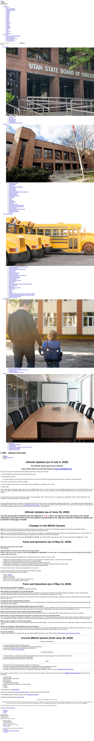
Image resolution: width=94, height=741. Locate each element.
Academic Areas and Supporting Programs (18, 266)
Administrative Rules (13, 183)
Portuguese (8, 22)
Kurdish (8, 19)
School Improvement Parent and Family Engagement (20, 284)
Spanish (7, 26)
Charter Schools (12, 188)
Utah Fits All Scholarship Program (16, 372)
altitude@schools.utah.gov (32, 504)
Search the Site (4, 43)
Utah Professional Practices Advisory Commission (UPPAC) (22, 293)
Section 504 (11, 286)
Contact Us (5, 34)
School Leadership (13, 285)
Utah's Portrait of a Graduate (15, 296)
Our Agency (6, 46)
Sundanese (8, 27)
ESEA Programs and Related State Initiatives (18, 191)
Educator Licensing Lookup (15, 368)
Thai (7, 29)
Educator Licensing (10, 37)
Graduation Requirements (14, 277)
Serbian (7, 24)
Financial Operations (13, 193)
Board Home (11, 443)
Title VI (10, 290)
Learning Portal (12, 116)
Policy (10, 199)
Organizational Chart (10, 40)
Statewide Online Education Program (17, 209)
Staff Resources (12, 120)
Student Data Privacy (13, 210)
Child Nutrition (12, 189)
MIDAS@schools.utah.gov (72, 673)
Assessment (11, 185)
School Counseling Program (15, 280)
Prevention (11, 200)
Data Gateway (12, 271)
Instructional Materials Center (65, 669)
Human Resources (13, 194)
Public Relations (12, 119)
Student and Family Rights (14, 287)
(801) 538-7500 (6, 725)
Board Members (12, 445)
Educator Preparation (13, 274)
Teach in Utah (12, 288)
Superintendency (12, 121)
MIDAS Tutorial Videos (18, 649)
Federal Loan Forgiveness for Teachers (17, 275)
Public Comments (10, 39)
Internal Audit (12, 196)
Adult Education (12, 184)
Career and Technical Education (16, 187)
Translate (5, 6)
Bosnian (8, 12)
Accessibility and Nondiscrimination (11, 730)
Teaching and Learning (14, 211)
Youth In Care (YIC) (13, 297)
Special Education (13, 207)
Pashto (7, 21)
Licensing (11, 198)
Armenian (8, 11)
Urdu (7, 32)
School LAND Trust (13, 204)
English (7, 15)
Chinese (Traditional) (10, 10)
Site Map (5, 729)
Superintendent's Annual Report (16, 122)
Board (4, 373)
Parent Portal (6, 298)
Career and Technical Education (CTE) (17, 269)
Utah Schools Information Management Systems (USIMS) (21, 295)
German (8, 17)
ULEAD (11, 212)
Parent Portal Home (13, 371)
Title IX (10, 291)
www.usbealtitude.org (63, 469)
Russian (7, 23)
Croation (8, 13)
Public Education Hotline (11, 38)
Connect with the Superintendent (13, 35)
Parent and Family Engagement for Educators (19, 369)
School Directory (12, 281)
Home (6, 456)
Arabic (7, 7)
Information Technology (14, 195)
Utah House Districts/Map (14, 448)
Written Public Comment (14, 449)
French (7, 16)
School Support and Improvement (16, 206)
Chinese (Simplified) (10, 8)
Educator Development (14, 272)
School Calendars (12, 279)
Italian (7, 18)
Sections (5, 124)
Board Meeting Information (15, 444)
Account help (20, 697)
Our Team (11, 117)
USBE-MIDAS (15, 689)
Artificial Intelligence (13, 268)
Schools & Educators (7, 214)
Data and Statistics (13, 190)
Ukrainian (8, 31)
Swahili (7, 28)
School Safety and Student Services (16, 205)
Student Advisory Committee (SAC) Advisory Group (20, 447)
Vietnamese (8, 33)
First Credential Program (14, 276)
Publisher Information (32, 694)
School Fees (11, 202)
